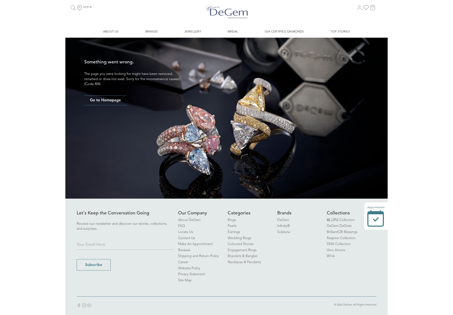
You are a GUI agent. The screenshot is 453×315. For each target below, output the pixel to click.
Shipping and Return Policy (198, 256)
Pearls (232, 226)
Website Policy (189, 268)
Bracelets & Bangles (242, 256)
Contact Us (186, 238)
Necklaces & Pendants (244, 262)
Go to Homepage (105, 100)
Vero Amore (336, 250)
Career (183, 262)
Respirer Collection (341, 238)
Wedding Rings (239, 238)
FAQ (181, 226)
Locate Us (185, 232)
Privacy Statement (191, 274)
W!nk (331, 256)
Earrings (234, 232)
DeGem (283, 220)
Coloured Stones (240, 244)
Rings (232, 220)
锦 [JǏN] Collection (341, 220)
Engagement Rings (242, 250)
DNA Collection (339, 244)
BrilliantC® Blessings (342, 232)
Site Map (185, 280)
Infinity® (283, 226)
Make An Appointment (195, 244)
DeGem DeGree (339, 226)
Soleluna (283, 232)
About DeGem (189, 220)
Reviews (184, 250)
